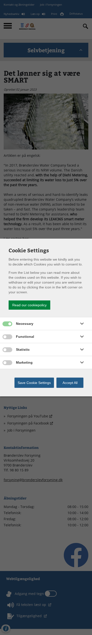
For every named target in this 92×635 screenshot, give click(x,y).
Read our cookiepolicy (29, 305)
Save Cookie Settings (34, 383)
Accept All (70, 383)
